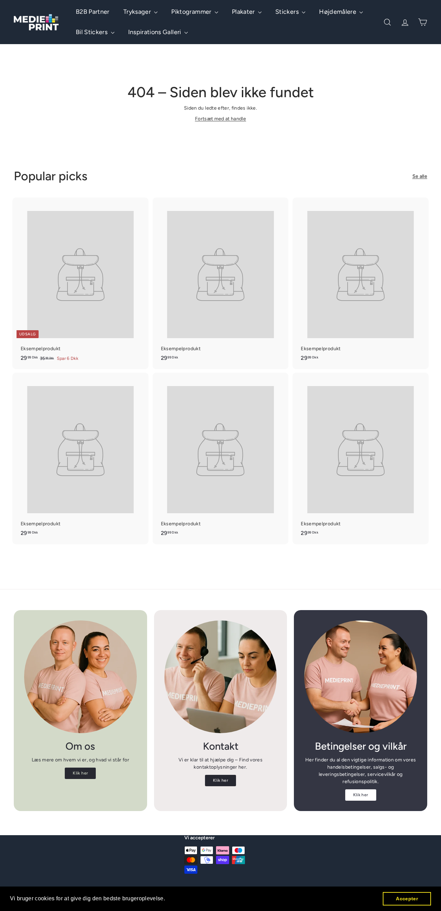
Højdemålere (338, 12)
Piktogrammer (192, 12)
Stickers (287, 12)
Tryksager (138, 12)
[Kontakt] (220, 676)
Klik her (80, 773)
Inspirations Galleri (155, 32)
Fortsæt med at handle (220, 119)
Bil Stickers (92, 32)
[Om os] (80, 676)
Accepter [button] (407, 898)
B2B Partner (93, 12)
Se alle (419, 176)
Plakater (244, 12)
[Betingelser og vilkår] (360, 676)
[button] (168, 899)
